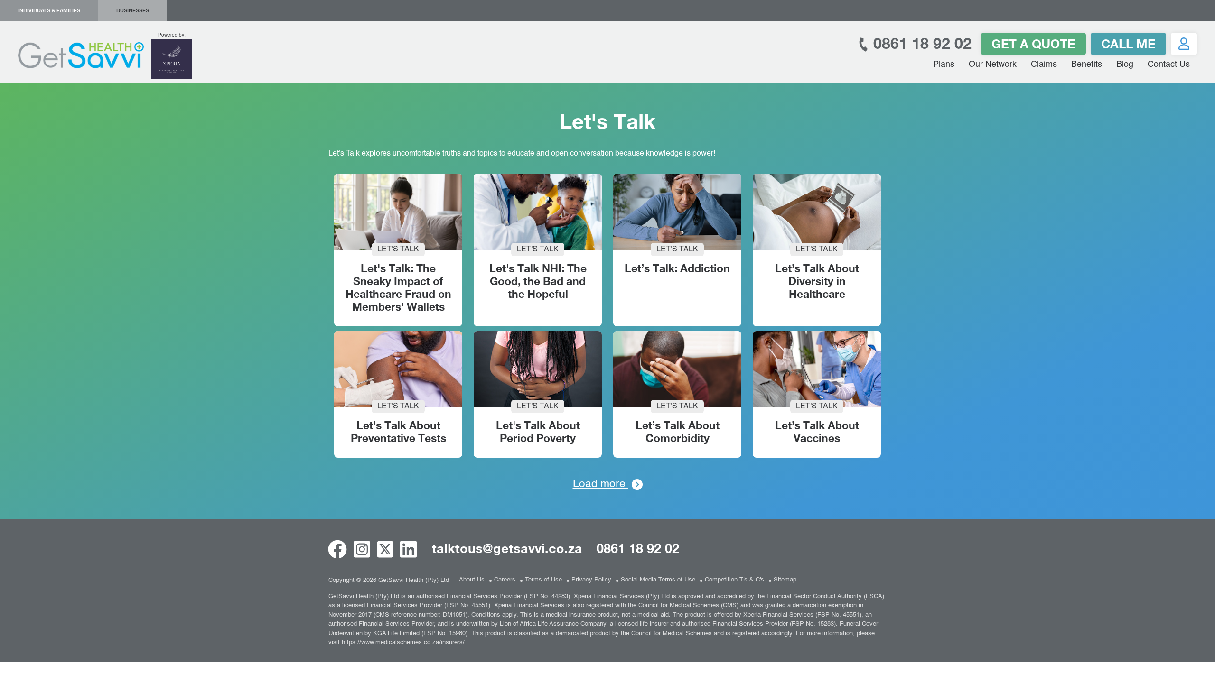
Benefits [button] (1086, 64)
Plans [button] (943, 64)
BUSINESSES (132, 10)
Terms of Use (543, 580)
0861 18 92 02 (920, 43)
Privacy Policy (591, 580)
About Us (472, 580)
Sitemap (785, 580)
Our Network (993, 64)
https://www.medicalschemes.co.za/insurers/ (403, 642)
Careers (504, 580)
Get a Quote (1033, 44)
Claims (1044, 64)
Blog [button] (1124, 64)
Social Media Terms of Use (658, 580)
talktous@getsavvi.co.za (507, 548)
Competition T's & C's (734, 580)
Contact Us (1169, 64)
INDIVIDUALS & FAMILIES (49, 10)
